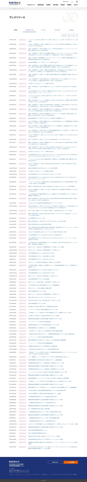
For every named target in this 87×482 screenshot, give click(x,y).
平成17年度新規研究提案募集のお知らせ (37, 433)
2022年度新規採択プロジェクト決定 (36, 218)
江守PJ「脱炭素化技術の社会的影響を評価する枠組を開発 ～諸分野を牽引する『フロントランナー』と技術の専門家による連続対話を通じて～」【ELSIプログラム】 (52, 228)
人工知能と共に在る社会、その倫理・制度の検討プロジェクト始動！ (44, 315)
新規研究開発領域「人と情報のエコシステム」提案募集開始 (42, 328)
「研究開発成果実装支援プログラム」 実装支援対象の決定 (41, 402)
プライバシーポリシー (56, 474)
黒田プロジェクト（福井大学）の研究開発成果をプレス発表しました (44, 294)
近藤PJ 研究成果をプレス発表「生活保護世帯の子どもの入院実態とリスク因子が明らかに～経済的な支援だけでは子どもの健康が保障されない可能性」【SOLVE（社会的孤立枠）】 (52, 110)
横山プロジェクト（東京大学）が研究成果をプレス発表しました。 (43, 276)
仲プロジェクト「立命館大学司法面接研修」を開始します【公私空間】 (44, 262)
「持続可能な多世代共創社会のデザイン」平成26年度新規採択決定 (43, 349)
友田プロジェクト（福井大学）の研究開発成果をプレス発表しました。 (44, 250)
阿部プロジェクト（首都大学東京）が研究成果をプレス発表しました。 (44, 282)
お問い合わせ (57, 462)
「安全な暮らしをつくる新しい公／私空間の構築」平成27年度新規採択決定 (45, 331)
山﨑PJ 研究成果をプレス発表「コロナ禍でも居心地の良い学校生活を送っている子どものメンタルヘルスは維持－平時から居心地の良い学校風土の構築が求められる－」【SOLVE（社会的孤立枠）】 (52, 147)
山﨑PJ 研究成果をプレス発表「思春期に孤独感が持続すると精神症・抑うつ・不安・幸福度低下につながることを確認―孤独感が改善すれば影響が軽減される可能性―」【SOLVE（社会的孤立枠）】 (52, 66)
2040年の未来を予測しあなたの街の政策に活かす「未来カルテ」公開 (44, 300)
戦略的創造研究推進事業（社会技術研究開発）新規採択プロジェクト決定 (45, 318)
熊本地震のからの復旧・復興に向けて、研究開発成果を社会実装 (43, 306)
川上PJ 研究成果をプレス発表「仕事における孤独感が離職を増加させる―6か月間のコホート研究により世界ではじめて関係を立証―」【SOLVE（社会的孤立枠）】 (53, 131)
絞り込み (65, 35)
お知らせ (15, 8)
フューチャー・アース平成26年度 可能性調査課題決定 (40, 343)
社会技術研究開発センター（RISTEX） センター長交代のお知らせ (43, 62)
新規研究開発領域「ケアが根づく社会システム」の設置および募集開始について (46, 118)
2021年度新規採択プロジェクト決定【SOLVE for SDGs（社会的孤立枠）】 (45, 235)
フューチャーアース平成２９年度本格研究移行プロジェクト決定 (43, 309)
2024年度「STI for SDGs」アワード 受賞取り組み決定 (41, 151)
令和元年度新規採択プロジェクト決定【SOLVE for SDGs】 (41, 273)
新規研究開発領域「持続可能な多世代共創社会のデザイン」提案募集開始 (45, 360)
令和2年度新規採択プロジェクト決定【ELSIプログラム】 (41, 259)
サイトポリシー (37, 474)
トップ (10, 8)
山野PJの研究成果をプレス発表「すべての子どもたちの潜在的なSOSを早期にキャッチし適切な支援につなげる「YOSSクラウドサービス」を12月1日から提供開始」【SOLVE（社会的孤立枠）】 (53, 206)
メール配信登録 (72, 462)
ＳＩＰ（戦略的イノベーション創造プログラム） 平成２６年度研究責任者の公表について (48, 357)
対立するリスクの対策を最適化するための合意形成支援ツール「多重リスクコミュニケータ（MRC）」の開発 (53, 424)
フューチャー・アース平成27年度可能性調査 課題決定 (40, 337)
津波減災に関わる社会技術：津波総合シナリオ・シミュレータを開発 (44, 436)
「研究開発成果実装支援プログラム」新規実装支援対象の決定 (42, 396)
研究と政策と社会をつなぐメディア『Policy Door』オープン (42, 297)
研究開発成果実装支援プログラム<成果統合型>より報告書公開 (42, 346)
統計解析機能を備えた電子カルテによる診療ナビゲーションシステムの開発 (45, 439)
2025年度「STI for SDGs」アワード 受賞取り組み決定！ (41, 83)
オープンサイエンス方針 (71, 474)
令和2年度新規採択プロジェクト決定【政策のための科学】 (41, 256)
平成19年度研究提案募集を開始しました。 (38, 430)
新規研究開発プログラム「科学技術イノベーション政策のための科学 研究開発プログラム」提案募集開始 (52, 387)
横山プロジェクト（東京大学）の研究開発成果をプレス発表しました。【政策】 (46, 247)
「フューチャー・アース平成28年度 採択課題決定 (39, 321)
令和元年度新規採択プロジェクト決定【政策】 (39, 279)
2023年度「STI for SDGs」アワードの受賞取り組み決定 (41, 171)
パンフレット (19, 474)
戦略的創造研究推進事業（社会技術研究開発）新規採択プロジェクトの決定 (45, 366)
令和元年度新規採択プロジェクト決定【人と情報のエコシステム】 (43, 270)
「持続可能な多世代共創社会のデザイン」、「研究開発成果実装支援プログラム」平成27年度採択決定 (51, 334)
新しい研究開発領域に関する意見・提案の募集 (39, 408)
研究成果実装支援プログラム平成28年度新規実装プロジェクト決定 (43, 325)
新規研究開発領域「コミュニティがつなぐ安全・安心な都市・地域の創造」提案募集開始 (48, 378)
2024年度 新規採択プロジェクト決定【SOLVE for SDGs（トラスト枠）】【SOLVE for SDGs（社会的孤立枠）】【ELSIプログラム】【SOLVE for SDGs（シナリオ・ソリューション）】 (53, 155)
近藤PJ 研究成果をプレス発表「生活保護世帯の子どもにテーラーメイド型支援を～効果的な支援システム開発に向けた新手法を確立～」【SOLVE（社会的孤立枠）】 (52, 114)
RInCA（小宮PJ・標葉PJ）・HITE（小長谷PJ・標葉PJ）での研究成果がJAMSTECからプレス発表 (50, 210)
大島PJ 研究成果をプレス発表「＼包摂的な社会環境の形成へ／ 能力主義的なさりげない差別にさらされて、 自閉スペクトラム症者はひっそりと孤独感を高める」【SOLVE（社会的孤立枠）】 (52, 70)
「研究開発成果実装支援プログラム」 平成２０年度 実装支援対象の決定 (44, 412)
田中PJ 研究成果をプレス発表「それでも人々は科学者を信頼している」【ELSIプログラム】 (49, 139)
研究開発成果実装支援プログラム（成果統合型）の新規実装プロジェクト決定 (46, 363)
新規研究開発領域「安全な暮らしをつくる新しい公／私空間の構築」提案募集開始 (47, 340)
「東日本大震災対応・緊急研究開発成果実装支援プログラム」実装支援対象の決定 (47, 390)
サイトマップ (28, 474)
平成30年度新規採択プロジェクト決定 (37, 291)
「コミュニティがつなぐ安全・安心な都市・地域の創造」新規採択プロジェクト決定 (47, 372)
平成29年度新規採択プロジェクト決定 (37, 303)
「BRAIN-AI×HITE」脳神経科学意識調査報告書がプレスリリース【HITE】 (45, 203)
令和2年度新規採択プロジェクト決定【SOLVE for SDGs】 (41, 253)
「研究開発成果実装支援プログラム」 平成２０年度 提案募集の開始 (43, 418)
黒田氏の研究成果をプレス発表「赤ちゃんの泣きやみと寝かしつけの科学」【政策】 (47, 221)
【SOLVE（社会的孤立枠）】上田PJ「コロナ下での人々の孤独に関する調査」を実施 (47, 232)
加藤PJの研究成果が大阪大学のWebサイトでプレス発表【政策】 (43, 168)
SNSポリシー (46, 474)
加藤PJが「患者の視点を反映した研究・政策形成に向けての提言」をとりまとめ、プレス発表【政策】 (51, 186)
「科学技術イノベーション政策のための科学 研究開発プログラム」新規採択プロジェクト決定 (49, 312)
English (66, 1)
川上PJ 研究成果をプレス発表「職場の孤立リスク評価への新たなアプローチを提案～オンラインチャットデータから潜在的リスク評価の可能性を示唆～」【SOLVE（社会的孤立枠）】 (52, 79)
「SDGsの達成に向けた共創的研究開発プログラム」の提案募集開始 (43, 285)
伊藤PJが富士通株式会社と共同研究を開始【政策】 (40, 224)
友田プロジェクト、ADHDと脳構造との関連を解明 (39, 288)
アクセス (11, 474)
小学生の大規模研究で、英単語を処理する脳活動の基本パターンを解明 (44, 393)
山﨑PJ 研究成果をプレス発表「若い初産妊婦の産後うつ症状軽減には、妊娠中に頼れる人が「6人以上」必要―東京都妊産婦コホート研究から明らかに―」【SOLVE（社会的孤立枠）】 (53, 105)
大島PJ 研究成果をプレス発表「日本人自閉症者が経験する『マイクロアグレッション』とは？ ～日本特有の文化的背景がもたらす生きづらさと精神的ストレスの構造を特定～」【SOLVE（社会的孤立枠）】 (52, 54)
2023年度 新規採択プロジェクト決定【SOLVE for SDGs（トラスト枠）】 (44, 174)
